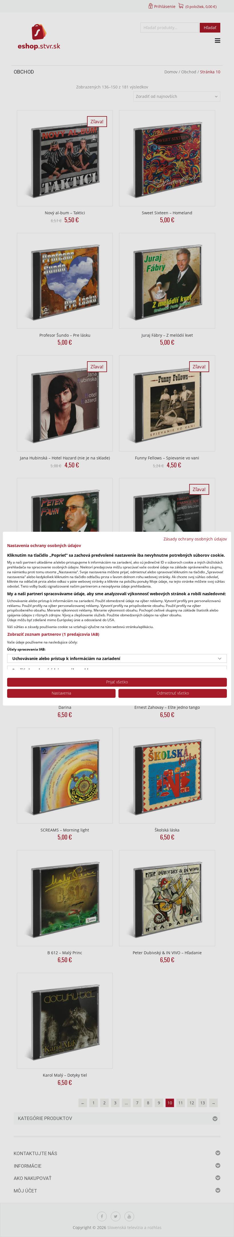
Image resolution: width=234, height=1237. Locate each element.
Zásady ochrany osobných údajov (195, 539)
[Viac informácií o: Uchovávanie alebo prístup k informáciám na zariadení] (219, 658)
